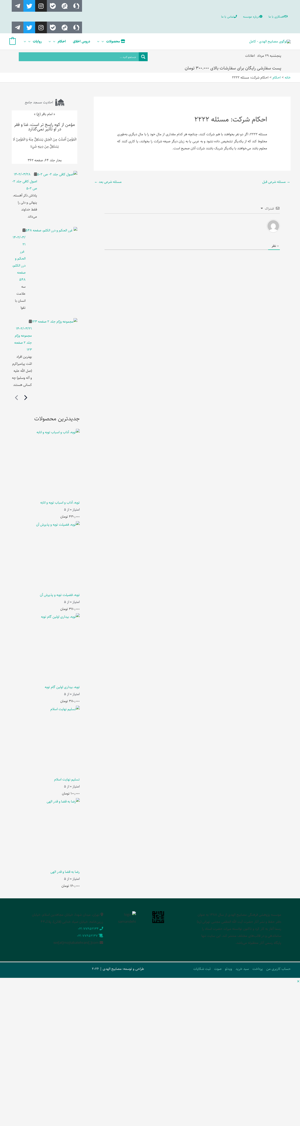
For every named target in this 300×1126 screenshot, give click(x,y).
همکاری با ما (276, 16)
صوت (217, 969)
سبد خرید (242, 969)
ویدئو (228, 969)
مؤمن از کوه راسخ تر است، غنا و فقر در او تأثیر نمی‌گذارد (44, 126)
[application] (104, 41)
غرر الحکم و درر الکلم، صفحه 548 (19, 265)
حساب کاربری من (278, 969)
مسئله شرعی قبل (276, 182)
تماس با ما (227, 16)
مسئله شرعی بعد (108, 182)
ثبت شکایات (202, 969)
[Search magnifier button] (143, 56)
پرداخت (257, 969)
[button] (298, 981)
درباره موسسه (251, 16)
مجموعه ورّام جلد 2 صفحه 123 (23, 342)
